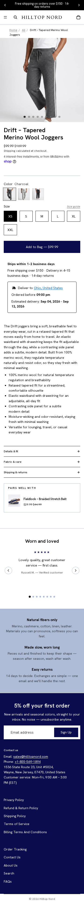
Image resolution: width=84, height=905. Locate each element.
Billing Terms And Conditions (25, 832)
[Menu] (5, 17)
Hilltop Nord (47, 899)
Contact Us (12, 857)
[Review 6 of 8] (47, 597)
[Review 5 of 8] (44, 597)
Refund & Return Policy (21, 808)
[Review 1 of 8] (30, 597)
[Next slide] (79, 5)
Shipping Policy (15, 816)
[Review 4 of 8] (40, 597)
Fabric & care (12, 462)
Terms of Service (16, 824)
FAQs (8, 881)
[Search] (15, 17)
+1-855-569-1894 (28, 762)
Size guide (73, 206)
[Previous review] (8, 570)
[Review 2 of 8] (33, 597)
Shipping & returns (15, 472)
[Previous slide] (5, 5)
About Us (11, 865)
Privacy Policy (14, 800)
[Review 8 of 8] (54, 597)
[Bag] (78, 17)
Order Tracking (15, 849)
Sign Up (66, 732)
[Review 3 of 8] (37, 597)
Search (9, 873)
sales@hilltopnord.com (30, 756)
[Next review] (75, 570)
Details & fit (11, 451)
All (23, 30)
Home (13, 30)
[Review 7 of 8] (51, 597)
